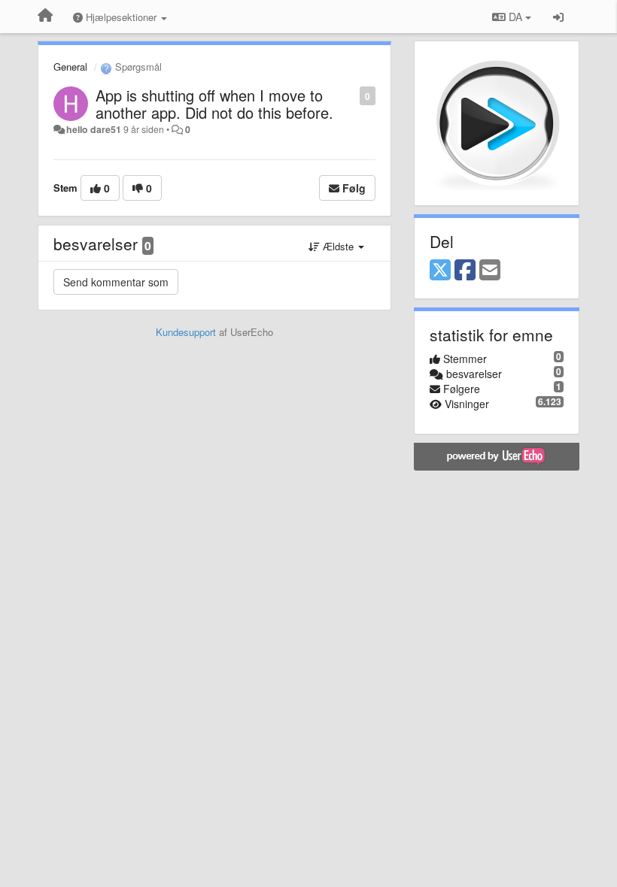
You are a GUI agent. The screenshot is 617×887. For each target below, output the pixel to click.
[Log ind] (558, 16)
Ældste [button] (338, 246)
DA (515, 16)
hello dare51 (93, 129)
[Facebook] (465, 270)
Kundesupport (186, 332)
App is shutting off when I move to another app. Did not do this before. (214, 103)
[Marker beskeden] (352, 95)
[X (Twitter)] (440, 270)
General (70, 66)
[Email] (489, 270)
